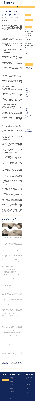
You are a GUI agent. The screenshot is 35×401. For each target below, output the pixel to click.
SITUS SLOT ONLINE (28, 92)
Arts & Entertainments (29, 377)
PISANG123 (26, 89)
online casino (26, 125)
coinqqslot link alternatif (28, 129)
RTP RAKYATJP (27, 90)
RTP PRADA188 (27, 116)
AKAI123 (26, 86)
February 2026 (12, 385)
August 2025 (11, 394)
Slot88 (25, 117)
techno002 (26, 79)
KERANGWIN (27, 87)
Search (27, 15)
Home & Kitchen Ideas (29, 385)
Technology (28, 392)
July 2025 (11, 395)
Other (27, 388)
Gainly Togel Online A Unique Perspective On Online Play (28, 55)
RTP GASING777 (27, 96)
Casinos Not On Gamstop (28, 118)
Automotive (27, 378)
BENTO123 (26, 106)
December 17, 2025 (6, 17)
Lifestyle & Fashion (29, 387)
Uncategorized (28, 393)
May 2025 (11, 398)
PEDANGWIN (27, 88)
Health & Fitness (28, 384)
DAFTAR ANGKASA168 (28, 115)
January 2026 (12, 387)
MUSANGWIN (27, 112)
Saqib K (12, 17)
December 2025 (12, 388)
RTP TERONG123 (27, 91)
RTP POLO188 (27, 85)
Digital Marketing (28, 381)
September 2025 (12, 392)
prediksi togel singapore (28, 130)
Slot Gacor (26, 128)
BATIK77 (26, 114)
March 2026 (11, 384)
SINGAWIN (26, 95)
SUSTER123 (26, 99)
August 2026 (11, 377)
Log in (19, 377)
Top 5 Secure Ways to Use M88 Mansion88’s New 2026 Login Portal (28, 49)
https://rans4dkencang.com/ (29, 131)
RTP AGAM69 (27, 84)
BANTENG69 (26, 93)
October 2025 (12, 391)
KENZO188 (26, 108)
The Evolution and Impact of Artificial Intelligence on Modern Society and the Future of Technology (28, 37)
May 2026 (11, 381)
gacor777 (26, 119)
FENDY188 (26, 110)
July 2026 (11, 378)
